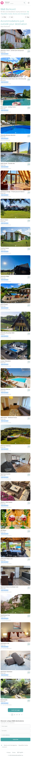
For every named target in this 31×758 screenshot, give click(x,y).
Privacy (9, 752)
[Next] (28, 39)
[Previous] (2, 39)
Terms (13, 752)
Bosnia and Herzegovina (21, 14)
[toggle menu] (28, 2)
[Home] (1, 745)
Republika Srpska (6, 14)
